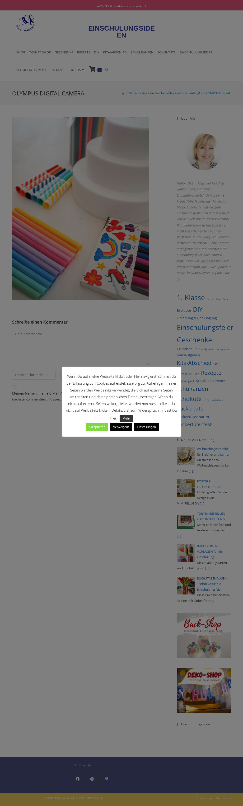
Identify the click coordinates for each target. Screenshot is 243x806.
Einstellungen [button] (146, 427)
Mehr (126, 418)
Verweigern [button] (121, 427)
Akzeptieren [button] (97, 427)
